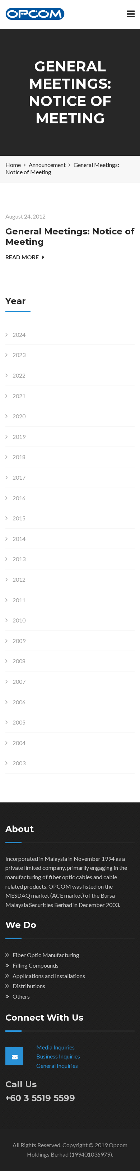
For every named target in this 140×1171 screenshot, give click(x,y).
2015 (19, 518)
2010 (19, 620)
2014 (19, 538)
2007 (19, 681)
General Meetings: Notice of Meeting (70, 236)
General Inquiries (57, 1065)
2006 (19, 702)
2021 (19, 395)
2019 (19, 436)
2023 (19, 354)
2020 (19, 416)
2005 (19, 722)
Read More (22, 257)
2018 (19, 456)
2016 (19, 497)
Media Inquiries (55, 1047)
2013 (19, 558)
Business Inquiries (58, 1056)
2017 (19, 477)
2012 (19, 579)
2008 (19, 660)
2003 (19, 763)
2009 (19, 640)
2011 (19, 599)
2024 (19, 334)
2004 (19, 742)
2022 (19, 375)
